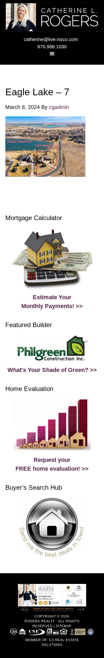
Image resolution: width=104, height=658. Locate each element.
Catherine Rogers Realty (52, 17)
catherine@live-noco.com (51, 39)
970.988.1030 (52, 46)
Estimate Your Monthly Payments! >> (52, 301)
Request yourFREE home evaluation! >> (52, 464)
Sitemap (63, 626)
